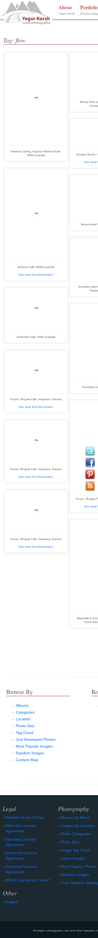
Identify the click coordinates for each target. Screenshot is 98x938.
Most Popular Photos (79, 866)
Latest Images (73, 858)
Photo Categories (76, 834)
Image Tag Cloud (75, 850)
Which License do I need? (27, 880)
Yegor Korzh (67, 9)
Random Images (30, 753)
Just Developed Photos (36, 739)
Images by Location (77, 825)
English (11, 902)
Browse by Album (75, 817)
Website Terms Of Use (24, 817)
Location (23, 719)
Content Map (27, 760)
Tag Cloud (24, 732)
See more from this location (36, 274)
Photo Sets (25, 726)
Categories (25, 712)
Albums (22, 705)
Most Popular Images (34, 746)
